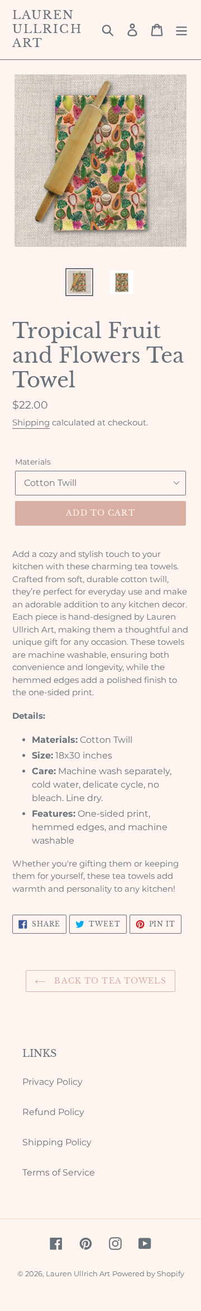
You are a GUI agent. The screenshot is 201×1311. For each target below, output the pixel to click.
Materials (33, 462)
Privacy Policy (52, 1081)
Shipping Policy (57, 1142)
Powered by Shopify (148, 1273)
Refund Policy (53, 1112)
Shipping (31, 422)
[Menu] (181, 29)
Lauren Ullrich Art (47, 29)
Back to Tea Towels (108, 981)
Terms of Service (58, 1172)
